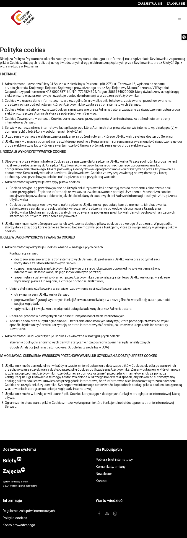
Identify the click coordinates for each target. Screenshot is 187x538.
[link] (184, 37)
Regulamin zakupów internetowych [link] (29, 511)
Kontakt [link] (101, 481)
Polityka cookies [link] (15, 518)
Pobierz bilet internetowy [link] (114, 460)
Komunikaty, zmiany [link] (110, 467)
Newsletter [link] (104, 474)
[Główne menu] (179, 18)
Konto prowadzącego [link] (19, 525)
